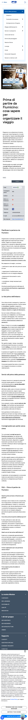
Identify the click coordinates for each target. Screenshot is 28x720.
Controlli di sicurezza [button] (12, 19)
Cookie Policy (13, 699)
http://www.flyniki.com (17, 219)
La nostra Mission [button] (8, 594)
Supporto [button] (5, 636)
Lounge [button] (7, 46)
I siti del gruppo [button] (8, 617)
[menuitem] (5, 598)
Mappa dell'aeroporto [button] (11, 27)
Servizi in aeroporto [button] (10, 31)
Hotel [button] (6, 50)
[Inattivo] (12, 199)
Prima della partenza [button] (10, 11)
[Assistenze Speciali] (25, 2)
